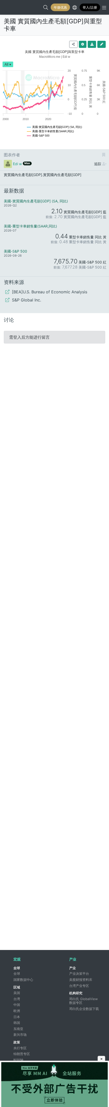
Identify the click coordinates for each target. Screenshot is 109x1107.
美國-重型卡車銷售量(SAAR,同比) (30, 226)
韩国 (16, 1023)
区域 (16, 987)
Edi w (17, 164)
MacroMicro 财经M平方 (9, 7)
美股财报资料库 (80, 980)
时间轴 (18, 1060)
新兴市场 (20, 1035)
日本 (16, 1017)
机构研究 (75, 993)
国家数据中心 (23, 980)
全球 (16, 968)
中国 (16, 1005)
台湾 (16, 999)
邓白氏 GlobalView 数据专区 (84, 1001)
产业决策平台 (79, 973)
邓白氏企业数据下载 (84, 1009)
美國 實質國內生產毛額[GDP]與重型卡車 (53, 24)
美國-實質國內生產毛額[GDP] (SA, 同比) (36, 201)
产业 (72, 968)
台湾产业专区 (79, 986)
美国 (16, 993)
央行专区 (20, 1048)
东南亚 (18, 1029)
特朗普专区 (21, 1054)
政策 (16, 1042)
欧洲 (16, 1011)
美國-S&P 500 (15, 251)
